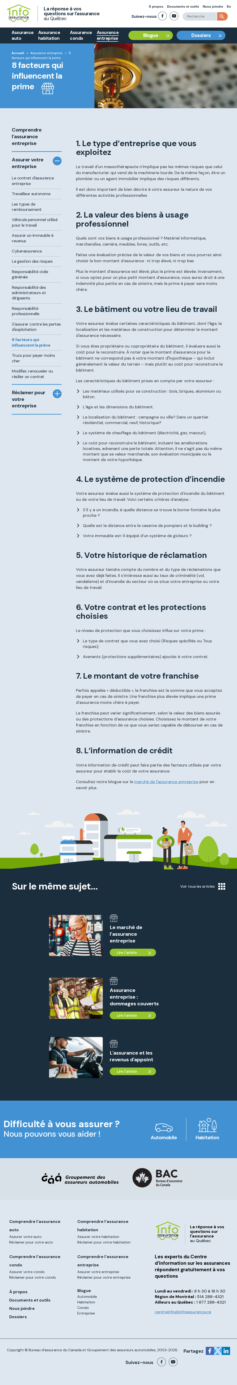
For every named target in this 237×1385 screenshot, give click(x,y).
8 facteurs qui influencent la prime (31, 342)
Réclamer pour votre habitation (104, 1242)
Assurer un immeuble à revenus (32, 238)
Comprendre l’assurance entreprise (26, 136)
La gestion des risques (32, 261)
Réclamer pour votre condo (32, 1277)
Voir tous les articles (197, 886)
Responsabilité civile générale (30, 274)
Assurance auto (23, 35)
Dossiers (201, 35)
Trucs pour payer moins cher (33, 358)
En (229, 6)
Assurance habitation (49, 35)
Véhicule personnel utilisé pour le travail (34, 222)
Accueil (18, 53)
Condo (83, 1307)
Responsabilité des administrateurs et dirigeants (29, 293)
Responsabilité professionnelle (25, 311)
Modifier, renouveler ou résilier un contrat (32, 373)
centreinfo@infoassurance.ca (183, 1312)
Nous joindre (213, 6)
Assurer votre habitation (98, 1236)
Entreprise (86, 1313)
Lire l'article (127, 952)
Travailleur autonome (31, 194)
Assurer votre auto (25, 1236)
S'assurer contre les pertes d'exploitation (36, 326)
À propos (156, 6)
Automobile (164, 1137)
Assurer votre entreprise (28, 163)
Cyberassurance (27, 251)
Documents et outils (183, 6)
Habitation (207, 1137)
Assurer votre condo (27, 1271)
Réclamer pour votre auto (31, 1242)
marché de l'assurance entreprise (166, 782)
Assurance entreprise (108, 35)
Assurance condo (81, 35)
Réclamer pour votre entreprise (28, 399)
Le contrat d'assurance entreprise (33, 180)
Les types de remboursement (27, 206)
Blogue (150, 35)
